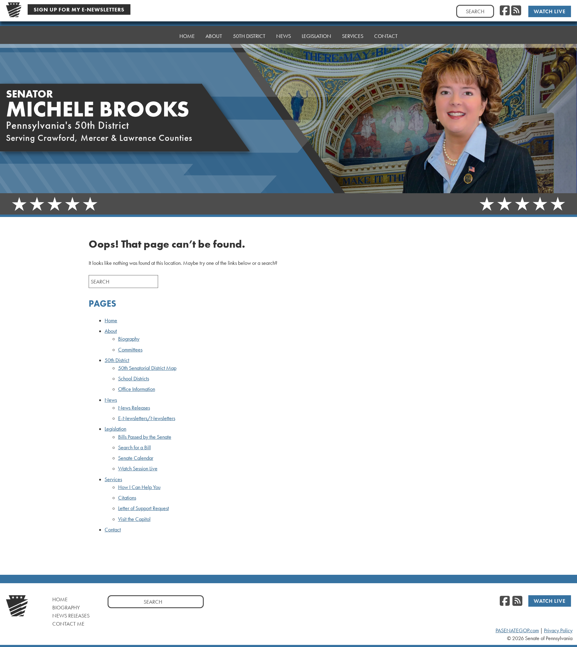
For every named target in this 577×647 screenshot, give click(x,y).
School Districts (133, 378)
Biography (128, 339)
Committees (130, 349)
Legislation (115, 429)
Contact (386, 36)
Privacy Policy (558, 630)
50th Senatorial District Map (147, 368)
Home (187, 36)
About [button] (214, 36)
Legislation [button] (316, 36)
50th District (117, 360)
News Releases (134, 407)
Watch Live (550, 11)
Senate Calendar (135, 458)
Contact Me (68, 623)
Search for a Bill (134, 447)
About (111, 331)
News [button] (283, 36)
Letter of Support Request (143, 508)
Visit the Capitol (134, 519)
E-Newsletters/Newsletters (146, 418)
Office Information (136, 389)
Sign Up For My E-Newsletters (79, 9)
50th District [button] (249, 36)
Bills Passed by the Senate (144, 437)
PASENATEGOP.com (517, 630)
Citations (127, 497)
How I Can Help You (139, 487)
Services (113, 479)
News (111, 400)
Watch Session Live (137, 468)
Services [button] (352, 36)
